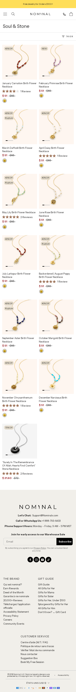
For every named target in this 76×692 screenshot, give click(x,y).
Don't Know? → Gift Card (52, 585)
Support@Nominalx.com (45, 488)
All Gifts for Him (46, 580)
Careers (7, 592)
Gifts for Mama (46, 565)
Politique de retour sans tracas (37, 618)
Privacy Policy (40, 520)
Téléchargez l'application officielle (16, 579)
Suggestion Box (29, 630)
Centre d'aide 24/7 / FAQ (34, 615)
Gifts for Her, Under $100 (51, 573)
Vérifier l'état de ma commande (37, 622)
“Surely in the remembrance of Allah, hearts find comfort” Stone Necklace (19, 443)
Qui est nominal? (12, 557)
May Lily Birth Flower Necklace (18, 202)
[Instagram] (36, 532)
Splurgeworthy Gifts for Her (53, 577)
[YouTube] (42, 532)
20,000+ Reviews (12, 573)
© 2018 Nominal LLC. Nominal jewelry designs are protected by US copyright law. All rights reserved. (28, 648)
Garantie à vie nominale (16, 569)
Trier (69, 36)
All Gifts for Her (46, 561)
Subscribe (65, 514)
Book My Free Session (32, 634)
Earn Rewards (11, 561)
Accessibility (63, 648)
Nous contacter (29, 626)
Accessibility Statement (16, 584)
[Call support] (64, 14)
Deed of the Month (13, 565)
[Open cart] (71, 14)
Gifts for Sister (46, 569)
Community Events (13, 596)
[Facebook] (30, 532)
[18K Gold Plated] (4, 95)
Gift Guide (43, 557)
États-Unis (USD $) (36, 655)
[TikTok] (48, 532)
